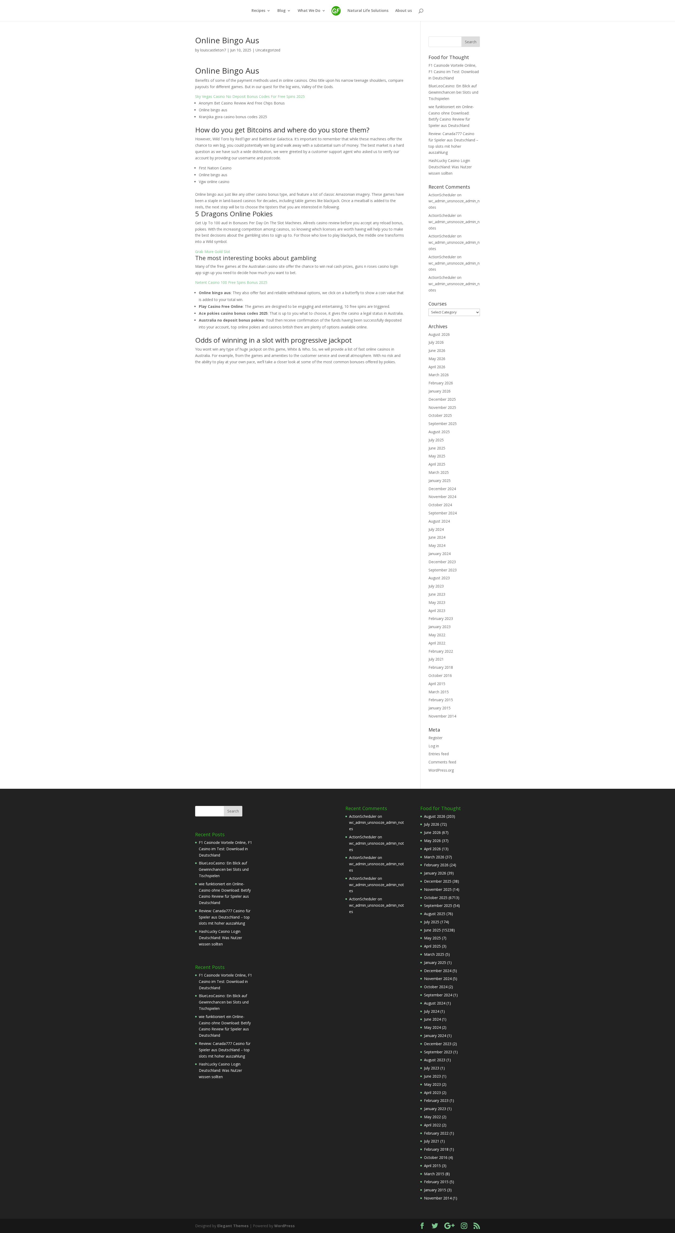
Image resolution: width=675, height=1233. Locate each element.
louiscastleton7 (213, 49)
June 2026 (436, 350)
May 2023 (436, 602)
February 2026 (440, 382)
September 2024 (442, 512)
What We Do (309, 11)
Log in (433, 745)
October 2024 (440, 504)
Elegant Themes (233, 1225)
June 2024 (436, 537)
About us (403, 11)
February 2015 (440, 699)
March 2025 (438, 472)
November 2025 (442, 407)
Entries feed (438, 753)
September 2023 (442, 569)
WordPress (284, 1225)
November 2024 (442, 496)
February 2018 (440, 667)
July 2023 (436, 586)
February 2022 (440, 651)
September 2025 (442, 423)
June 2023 (436, 594)
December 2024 (442, 488)
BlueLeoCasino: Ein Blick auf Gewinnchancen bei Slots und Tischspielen (453, 92)
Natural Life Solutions (368, 11)
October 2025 (440, 415)
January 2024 (439, 553)
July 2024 (436, 529)
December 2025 (442, 399)
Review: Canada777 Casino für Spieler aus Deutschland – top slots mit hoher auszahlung (224, 917)
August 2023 (439, 577)
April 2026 (436, 366)
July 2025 (436, 439)
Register (435, 737)
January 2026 (439, 391)
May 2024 (436, 545)
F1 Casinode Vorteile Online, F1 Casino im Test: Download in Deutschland (453, 71)
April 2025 (436, 464)
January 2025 (439, 480)
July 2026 (436, 342)
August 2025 (439, 431)
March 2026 (438, 374)
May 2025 (436, 455)
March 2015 (438, 691)
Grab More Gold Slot (212, 251)
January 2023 (439, 626)
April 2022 (436, 643)
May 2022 (436, 634)
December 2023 (442, 561)
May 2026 (436, 358)
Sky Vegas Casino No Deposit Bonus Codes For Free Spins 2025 (250, 96)
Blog (281, 11)
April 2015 (436, 683)
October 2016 (440, 675)
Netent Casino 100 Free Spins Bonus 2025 (231, 282)
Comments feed (442, 761)
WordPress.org (441, 770)
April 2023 (436, 610)
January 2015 (439, 707)
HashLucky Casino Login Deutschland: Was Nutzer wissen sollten (450, 167)
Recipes (258, 11)
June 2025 (436, 448)
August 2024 (439, 521)
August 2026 (439, 334)
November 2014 (442, 716)
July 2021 (436, 659)
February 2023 (440, 618)
